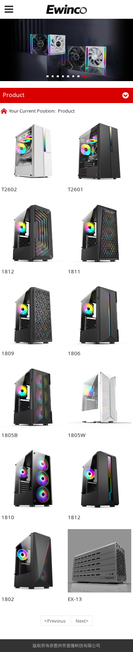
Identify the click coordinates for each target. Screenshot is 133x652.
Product (66, 111)
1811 (74, 271)
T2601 (75, 189)
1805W (76, 434)
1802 (7, 598)
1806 (74, 353)
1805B (9, 434)
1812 (7, 271)
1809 (7, 353)
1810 (7, 517)
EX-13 (75, 598)
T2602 (9, 189)
